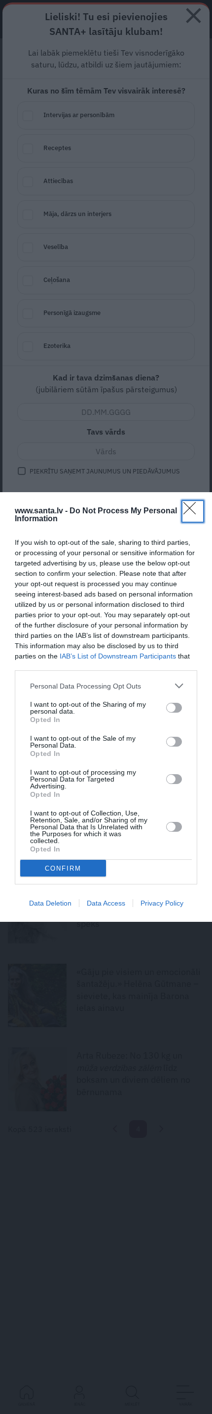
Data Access (106, 903)
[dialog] (106, 707)
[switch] (174, 708)
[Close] (192, 511)
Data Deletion (50, 903)
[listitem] (106, 686)
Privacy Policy (162, 903)
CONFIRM (63, 868)
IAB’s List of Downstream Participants (118, 656)
